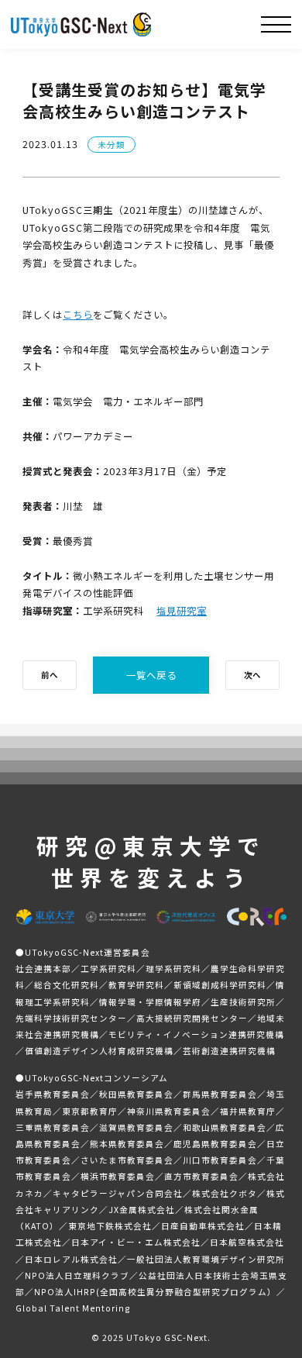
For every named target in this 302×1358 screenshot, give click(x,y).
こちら (78, 315)
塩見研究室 (181, 611)
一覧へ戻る (151, 675)
